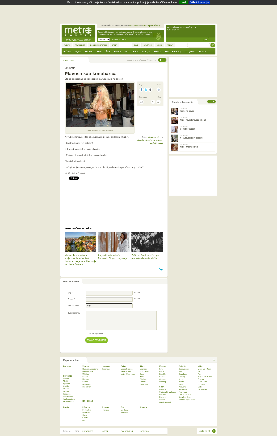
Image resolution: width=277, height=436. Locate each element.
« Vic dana (68, 60)
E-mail (71, 299)
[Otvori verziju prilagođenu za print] (158, 89)
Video (200, 366)
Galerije (182, 366)
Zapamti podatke (96, 333)
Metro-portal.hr (78, 31)
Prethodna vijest (164, 60)
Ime (70, 293)
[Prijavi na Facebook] (141, 89)
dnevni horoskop (120, 39)
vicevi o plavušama (153, 140)
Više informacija (199, 2)
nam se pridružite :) (151, 26)
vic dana (152, 136)
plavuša (140, 140)
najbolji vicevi (156, 143)
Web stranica (73, 305)
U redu (183, 2)
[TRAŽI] (213, 45)
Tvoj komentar (74, 313)
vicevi (159, 136)
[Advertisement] (139, 13)
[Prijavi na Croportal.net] (150, 89)
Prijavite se (134, 26)
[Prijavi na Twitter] (146, 89)
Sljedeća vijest (160, 60)
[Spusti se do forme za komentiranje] (141, 102)
